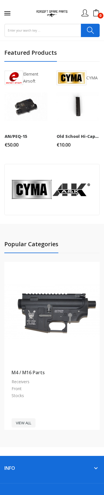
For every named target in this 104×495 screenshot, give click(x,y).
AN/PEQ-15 (16, 136)
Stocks (18, 395)
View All (23, 422)
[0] (96, 13)
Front (17, 388)
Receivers (20, 381)
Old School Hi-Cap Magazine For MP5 (78, 136)
